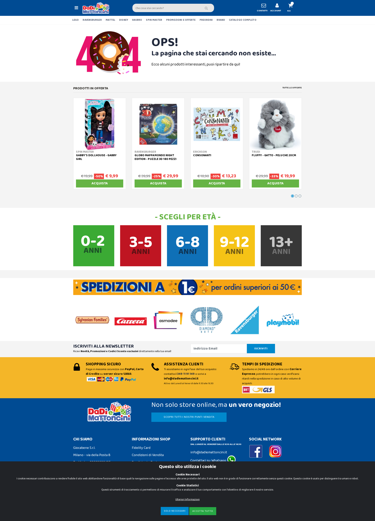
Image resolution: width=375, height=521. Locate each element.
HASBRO (137, 20)
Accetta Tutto (202, 511)
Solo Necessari (175, 511)
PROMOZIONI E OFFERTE (181, 20)
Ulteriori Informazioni (187, 499)
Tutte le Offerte (292, 88)
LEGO (75, 20)
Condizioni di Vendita (148, 455)
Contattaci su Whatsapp (208, 460)
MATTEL (110, 20)
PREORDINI (206, 20)
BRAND (221, 20)
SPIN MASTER (154, 20)
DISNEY (123, 20)
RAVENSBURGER (92, 20)
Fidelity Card (141, 448)
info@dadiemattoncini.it (208, 452)
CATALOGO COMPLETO (242, 20)
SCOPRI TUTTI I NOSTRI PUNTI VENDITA (189, 417)
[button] (292, 8)
